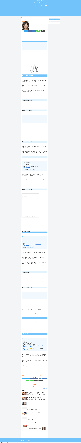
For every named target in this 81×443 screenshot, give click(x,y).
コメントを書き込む (34, 433)
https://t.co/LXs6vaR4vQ (38, 244)
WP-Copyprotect (7, 442)
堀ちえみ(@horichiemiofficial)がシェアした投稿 (30, 216)
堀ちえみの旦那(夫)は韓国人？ (34, 68)
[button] (43, 31)
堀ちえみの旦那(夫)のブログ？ (34, 69)
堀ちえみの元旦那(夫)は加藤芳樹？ (34, 71)
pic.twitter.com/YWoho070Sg (26, 167)
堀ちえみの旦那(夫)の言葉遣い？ (34, 66)
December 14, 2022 (31, 247)
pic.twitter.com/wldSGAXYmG (26, 245)
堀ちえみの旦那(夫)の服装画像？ (34, 67)
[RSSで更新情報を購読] (35, 384)
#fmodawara (35, 345)
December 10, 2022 (32, 169)
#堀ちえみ (38, 166)
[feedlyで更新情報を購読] (33, 384)
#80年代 (24, 346)
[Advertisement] (40, 11)
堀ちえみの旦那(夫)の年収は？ (34, 65)
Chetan (4, 442)
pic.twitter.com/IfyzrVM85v (31, 346)
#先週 (33, 345)
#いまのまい (44, 345)
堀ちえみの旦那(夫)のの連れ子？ (34, 70)
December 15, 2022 (25, 349)
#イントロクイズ (30, 345)
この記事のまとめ (32, 72)
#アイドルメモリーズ (39, 345)
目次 (33, 60)
